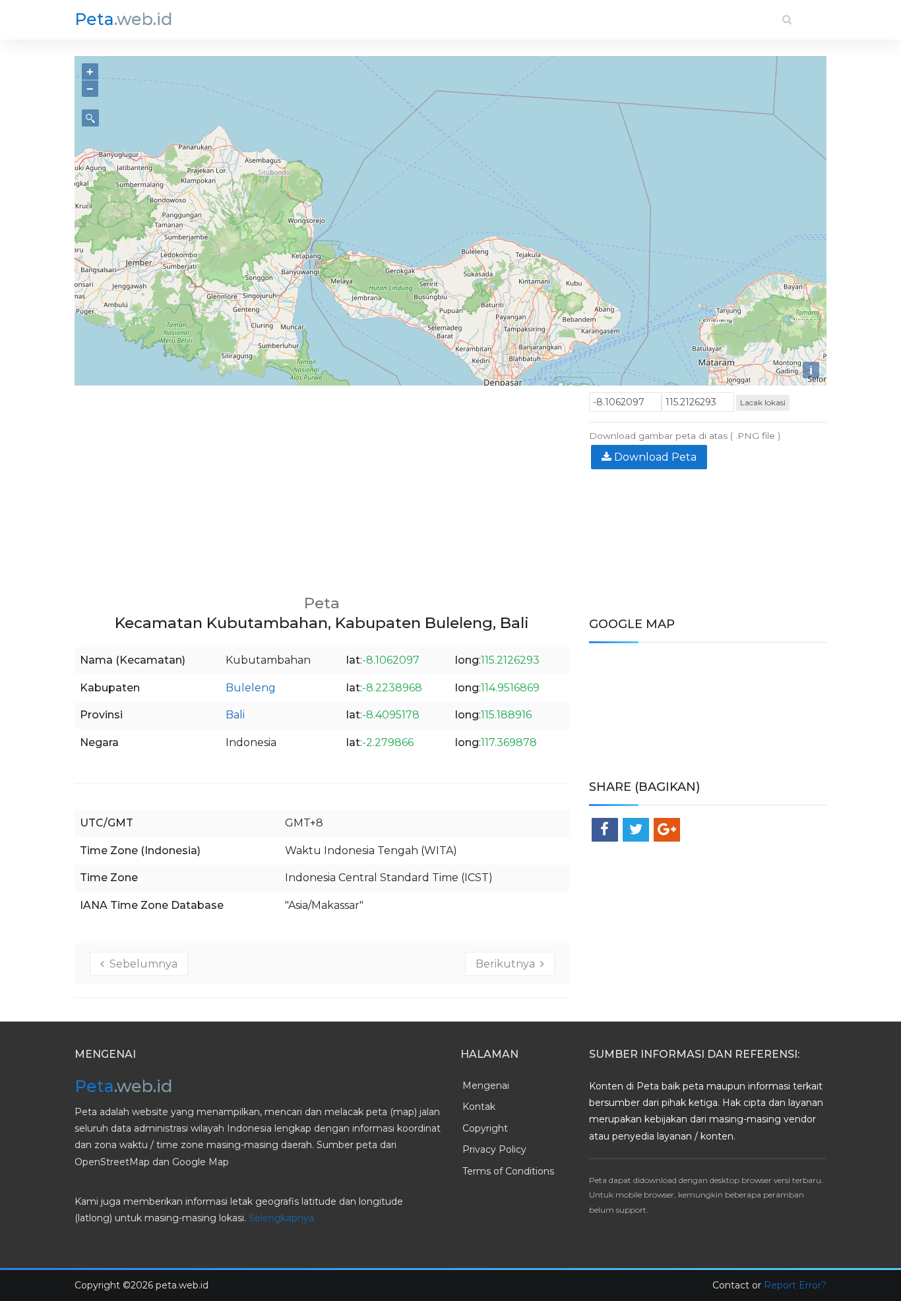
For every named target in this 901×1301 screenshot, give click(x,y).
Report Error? (795, 1285)
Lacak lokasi (763, 402)
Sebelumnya (140, 964)
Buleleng (251, 687)
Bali (235, 714)
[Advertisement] (322, 484)
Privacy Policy (494, 1149)
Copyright (485, 1128)
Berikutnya (508, 964)
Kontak (478, 1107)
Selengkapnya (281, 1218)
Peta (124, 19)
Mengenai (485, 1085)
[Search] (787, 19)
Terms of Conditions (508, 1171)
